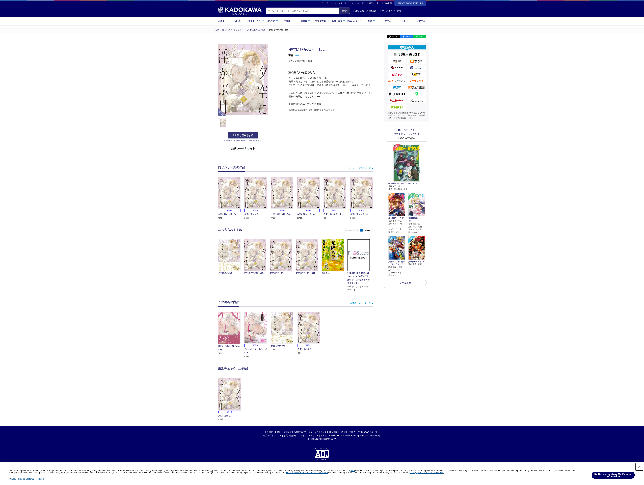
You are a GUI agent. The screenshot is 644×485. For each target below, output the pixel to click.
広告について (300, 432)
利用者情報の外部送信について (322, 439)
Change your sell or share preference (427, 473)
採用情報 (288, 432)
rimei (296, 55)
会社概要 (269, 432)
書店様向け (334, 432)
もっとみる (405, 282)
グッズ (404, 20)
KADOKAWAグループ (367, 432)
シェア (407, 37)
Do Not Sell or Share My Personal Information (358, 436)
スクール (421, 20)
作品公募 (388, 3)
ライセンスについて (317, 432)
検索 (344, 10)
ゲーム (388, 20)
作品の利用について (272, 435)
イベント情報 (394, 10)
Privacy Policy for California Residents (26, 479)
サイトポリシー (328, 435)
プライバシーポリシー (308, 435)
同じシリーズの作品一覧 (359, 168)
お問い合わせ (290, 435)
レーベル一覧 (358, 3)
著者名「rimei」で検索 (360, 303)
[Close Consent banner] (639, 467)
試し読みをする (245, 135)
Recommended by (352, 230)
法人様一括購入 (348, 432)
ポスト (394, 37)
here (353, 471)
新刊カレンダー (376, 10)
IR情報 (278, 432)
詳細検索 (359, 10)
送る (420, 37)
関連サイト (374, 3)
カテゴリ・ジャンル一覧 (335, 3)
